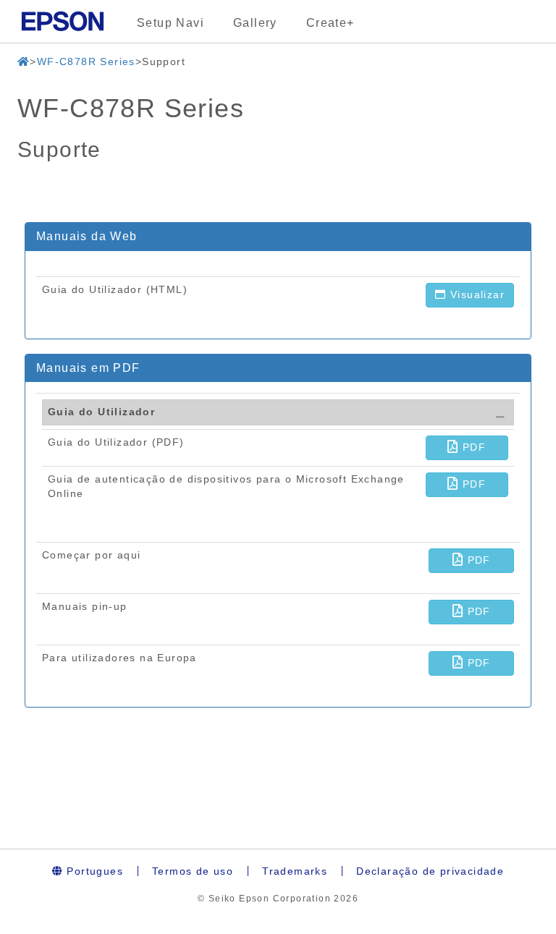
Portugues (93, 871)
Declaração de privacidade (430, 871)
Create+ (330, 23)
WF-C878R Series (86, 61)
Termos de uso (192, 871)
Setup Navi (170, 23)
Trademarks (294, 871)
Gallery (255, 23)
